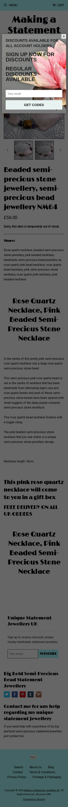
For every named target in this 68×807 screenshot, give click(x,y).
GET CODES (34, 105)
